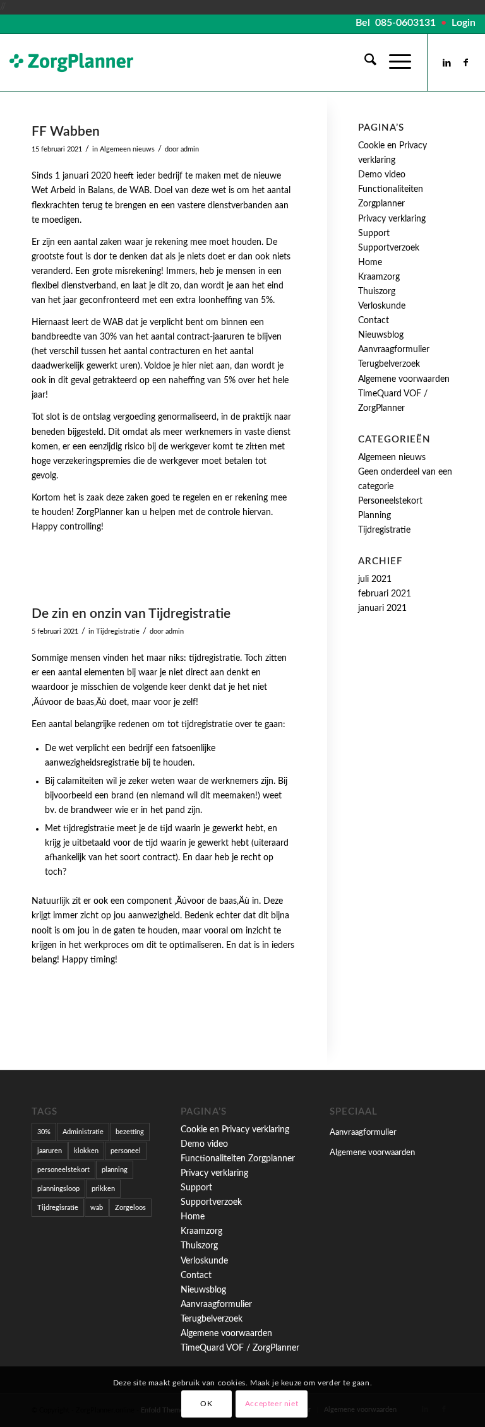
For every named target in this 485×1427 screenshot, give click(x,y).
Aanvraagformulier (393, 349)
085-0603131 (405, 23)
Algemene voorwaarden (372, 1153)
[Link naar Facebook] (466, 62)
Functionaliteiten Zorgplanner (238, 1158)
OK (206, 1403)
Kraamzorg (379, 277)
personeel (126, 1150)
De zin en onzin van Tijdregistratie (131, 613)
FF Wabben (66, 131)
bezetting (130, 1131)
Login (464, 23)
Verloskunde (381, 306)
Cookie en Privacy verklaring (235, 1129)
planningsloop (58, 1188)
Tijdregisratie (57, 1207)
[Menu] (393, 62)
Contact (373, 320)
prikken (103, 1188)
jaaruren (49, 1150)
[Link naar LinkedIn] (447, 62)
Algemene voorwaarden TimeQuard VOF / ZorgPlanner (404, 394)
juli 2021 (375, 579)
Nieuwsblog (381, 335)
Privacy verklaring (392, 219)
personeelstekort (63, 1169)
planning (115, 1169)
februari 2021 (384, 593)
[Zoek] (364, 62)
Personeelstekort (390, 501)
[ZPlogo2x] (71, 62)
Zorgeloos (130, 1207)
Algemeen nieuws (127, 149)
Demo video (381, 174)
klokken (86, 1150)
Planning (374, 515)
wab (96, 1207)
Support (374, 233)
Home (370, 262)
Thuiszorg (376, 291)
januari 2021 (382, 608)
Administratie (83, 1131)
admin (190, 149)
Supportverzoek (388, 248)
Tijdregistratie (118, 631)
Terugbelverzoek (389, 364)
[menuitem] (364, 62)
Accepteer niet (271, 1403)
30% (44, 1131)
